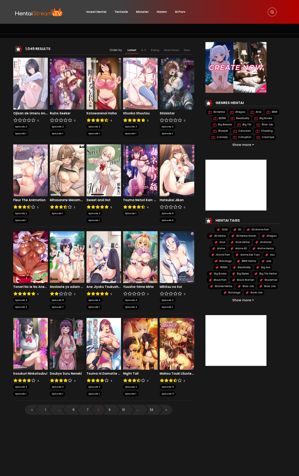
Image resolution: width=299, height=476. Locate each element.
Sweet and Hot (98, 200)
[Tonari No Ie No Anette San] (30, 257)
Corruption (244, 137)
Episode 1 (20, 133)
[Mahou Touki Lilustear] (177, 344)
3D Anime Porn (260, 229)
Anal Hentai (242, 242)
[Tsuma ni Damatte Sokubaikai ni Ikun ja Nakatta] (103, 344)
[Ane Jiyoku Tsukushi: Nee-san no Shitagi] (103, 257)
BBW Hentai (248, 261)
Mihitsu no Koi (171, 287)
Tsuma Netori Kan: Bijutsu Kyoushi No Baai (140, 200)
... (59, 410)
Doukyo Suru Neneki (66, 373)
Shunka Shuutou (136, 113)
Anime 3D (241, 248)
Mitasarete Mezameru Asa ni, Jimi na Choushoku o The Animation (67, 200)
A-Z (143, 50)
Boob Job (256, 292)
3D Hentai (219, 112)
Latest (132, 50)
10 (123, 410)
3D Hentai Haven (246, 235)
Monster (142, 12)
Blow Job (267, 124)
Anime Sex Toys (250, 254)
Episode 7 (58, 307)
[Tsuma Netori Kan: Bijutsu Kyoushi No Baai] (140, 170)
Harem (162, 12)
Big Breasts (224, 124)
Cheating (266, 130)
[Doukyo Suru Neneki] (67, 344)
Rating (155, 50)
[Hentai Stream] (38, 12)
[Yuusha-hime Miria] (140, 257)
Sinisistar (167, 113)
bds (268, 261)
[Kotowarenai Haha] (103, 83)
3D (239, 229)
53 (151, 410)
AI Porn (180, 12)
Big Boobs (265, 118)
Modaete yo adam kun (67, 287)
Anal (258, 112)
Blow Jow (270, 286)
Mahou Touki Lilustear (177, 373)
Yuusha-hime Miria (138, 287)
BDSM (222, 118)
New (187, 50)
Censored (244, 130)
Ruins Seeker (60, 113)
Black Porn (220, 280)
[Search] (272, 12)
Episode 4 (131, 300)
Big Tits (246, 124)
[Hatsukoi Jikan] (177, 170)
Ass (272, 254)
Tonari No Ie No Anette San (30, 287)
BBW (274, 112)
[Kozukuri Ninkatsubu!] (30, 344)
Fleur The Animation (29, 200)
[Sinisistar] (177, 83)
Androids (266, 242)
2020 (224, 229)
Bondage (234, 292)
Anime (220, 248)
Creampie (267, 137)
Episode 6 (168, 213)
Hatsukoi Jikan (172, 200)
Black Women (245, 280)
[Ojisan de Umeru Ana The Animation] (30, 83)
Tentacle (121, 12)
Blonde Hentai (223, 286)
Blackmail (270, 280)
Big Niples (242, 273)
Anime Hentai (265, 248)
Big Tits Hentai (268, 273)
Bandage (225, 261)
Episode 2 (21, 126)
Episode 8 (58, 300)
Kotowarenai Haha (101, 113)
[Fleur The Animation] (30, 170)
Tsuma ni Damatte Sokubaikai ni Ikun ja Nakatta (103, 373)
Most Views (171, 50)
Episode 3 (21, 300)
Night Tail (131, 373)
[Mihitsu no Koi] (177, 257)
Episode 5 (168, 220)
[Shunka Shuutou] (140, 83)
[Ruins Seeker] (67, 83)
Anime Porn (223, 254)
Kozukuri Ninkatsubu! (30, 373)
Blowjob (223, 130)
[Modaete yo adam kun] (67, 257)
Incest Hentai (96, 12)
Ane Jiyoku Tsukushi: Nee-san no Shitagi (103, 287)
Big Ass (265, 267)
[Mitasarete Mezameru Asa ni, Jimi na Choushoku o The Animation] (67, 170)
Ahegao (240, 112)
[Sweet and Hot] (103, 170)
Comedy (222, 137)
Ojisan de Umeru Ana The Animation (30, 113)
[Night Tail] (140, 344)
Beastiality (242, 118)
